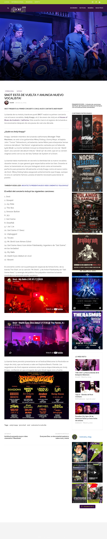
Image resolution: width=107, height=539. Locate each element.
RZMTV (37, 2)
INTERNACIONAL (17, 2)
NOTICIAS (19, 91)
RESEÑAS (29, 2)
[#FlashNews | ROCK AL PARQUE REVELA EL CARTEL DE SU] (95, 493)
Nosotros (99, 8)
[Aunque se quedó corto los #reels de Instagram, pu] (95, 452)
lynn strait (22, 425)
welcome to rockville (38, 425)
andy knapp (14, 425)
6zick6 (12, 102)
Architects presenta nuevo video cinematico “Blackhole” (45, 185)
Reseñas (91, 8)
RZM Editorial (80, 399)
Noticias (83, 8)
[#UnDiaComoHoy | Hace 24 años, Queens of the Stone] (79, 473)
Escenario (73, 8)
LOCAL (6, 2)
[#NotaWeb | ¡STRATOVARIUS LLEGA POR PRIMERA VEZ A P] (79, 493)
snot (28, 425)
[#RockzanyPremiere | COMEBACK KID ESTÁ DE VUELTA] (95, 473)
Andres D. (78, 423)
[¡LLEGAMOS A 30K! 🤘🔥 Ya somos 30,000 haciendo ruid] (79, 452)
